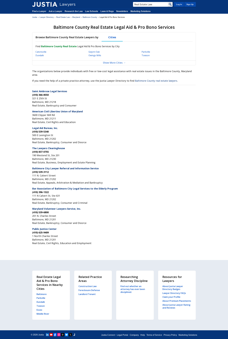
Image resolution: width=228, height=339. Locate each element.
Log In (179, 4)
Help (142, 335)
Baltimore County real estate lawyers (156, 80)
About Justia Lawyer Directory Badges (172, 288)
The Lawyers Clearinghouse (48, 148)
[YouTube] (51, 334)
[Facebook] (55, 334)
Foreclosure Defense (89, 290)
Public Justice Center (44, 228)
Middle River (43, 313)
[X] (70, 334)
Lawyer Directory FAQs (174, 293)
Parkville (146, 51)
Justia (34, 17)
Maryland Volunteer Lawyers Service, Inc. (56, 208)
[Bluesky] (66, 334)
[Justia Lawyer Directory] (44, 4)
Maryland (76, 17)
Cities (112, 37)
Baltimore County (90, 17)
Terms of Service (154, 335)
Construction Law (88, 286)
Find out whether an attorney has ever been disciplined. (132, 289)
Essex (39, 309)
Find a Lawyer (39, 11)
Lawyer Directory (47, 17)
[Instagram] (58, 334)
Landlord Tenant (87, 294)
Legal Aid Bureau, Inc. (45, 128)
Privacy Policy (170, 335)
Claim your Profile (171, 296)
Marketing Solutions (140, 11)
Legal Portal (122, 335)
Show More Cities (113, 62)
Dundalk (39, 55)
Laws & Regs (107, 11)
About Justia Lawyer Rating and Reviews (176, 306)
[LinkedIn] (47, 334)
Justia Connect (108, 335)
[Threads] (62, 334)
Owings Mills (95, 55)
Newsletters (122, 11)
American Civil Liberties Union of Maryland (57, 111)
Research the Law (74, 11)
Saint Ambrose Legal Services (49, 91)
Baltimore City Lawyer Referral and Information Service (65, 168)
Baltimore (42, 294)
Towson (146, 55)
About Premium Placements (176, 300)
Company (134, 335)
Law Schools (91, 11)
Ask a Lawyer (56, 11)
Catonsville (40, 51)
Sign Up (190, 4)
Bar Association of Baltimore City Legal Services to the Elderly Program (75, 188)
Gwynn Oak (94, 51)
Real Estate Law (63, 17)
